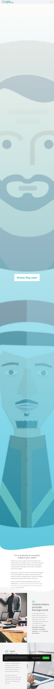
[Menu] (50, 2)
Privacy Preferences (36, 657)
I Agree (46, 657)
